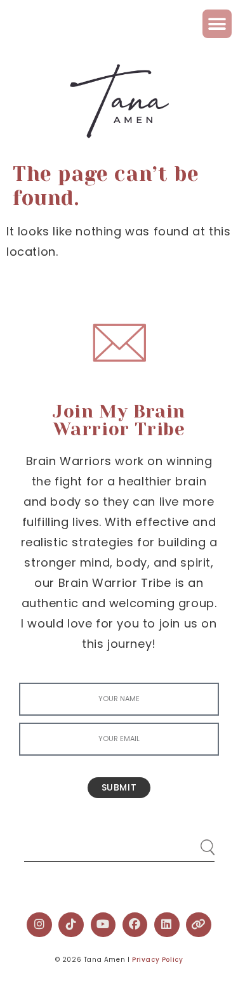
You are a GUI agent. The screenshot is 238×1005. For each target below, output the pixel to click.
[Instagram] (39, 925)
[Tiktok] (71, 925)
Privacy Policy (157, 959)
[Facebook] (135, 925)
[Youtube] (103, 925)
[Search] (195, 842)
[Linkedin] (167, 925)
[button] (217, 24)
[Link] (198, 925)
